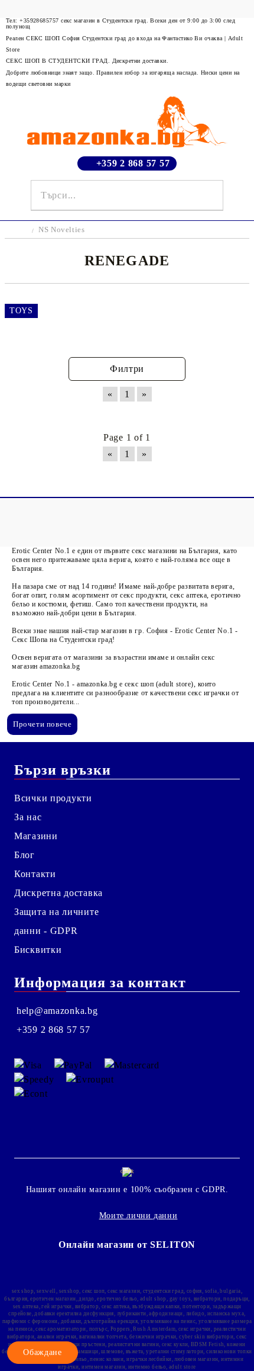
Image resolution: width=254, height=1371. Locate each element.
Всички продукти (53, 798)
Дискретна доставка (58, 893)
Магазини (36, 836)
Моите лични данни (138, 1215)
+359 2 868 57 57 (133, 163)
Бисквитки (37, 950)
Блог (24, 855)
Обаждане (42, 1352)
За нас (27, 817)
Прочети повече (42, 724)
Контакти (35, 874)
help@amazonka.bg (57, 1011)
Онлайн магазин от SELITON (127, 1245)
